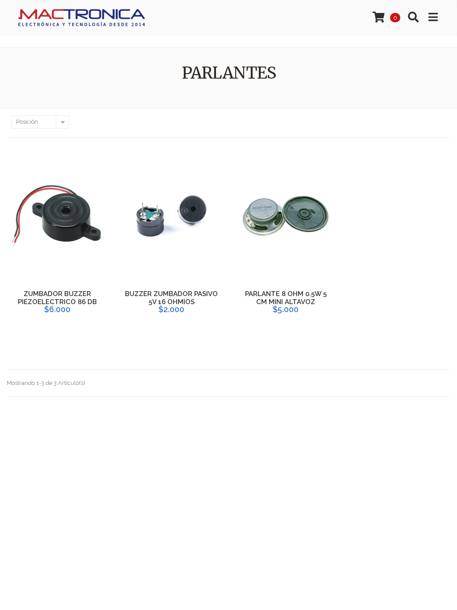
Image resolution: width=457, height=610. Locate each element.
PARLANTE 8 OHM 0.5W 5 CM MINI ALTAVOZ (286, 298)
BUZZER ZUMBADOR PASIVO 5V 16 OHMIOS (171, 298)
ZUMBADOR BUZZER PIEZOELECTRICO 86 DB (57, 298)
